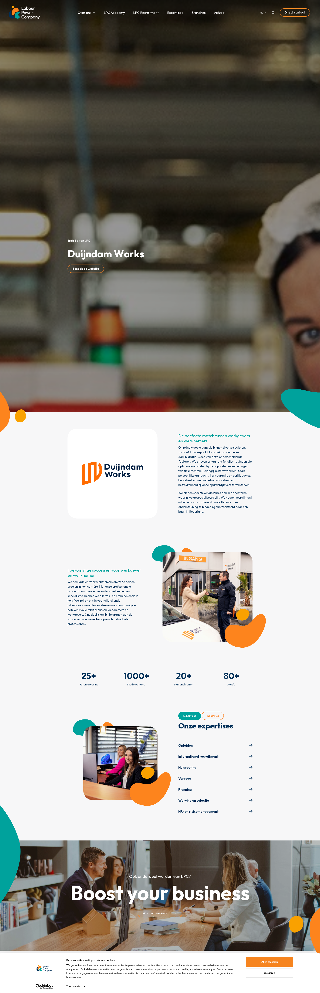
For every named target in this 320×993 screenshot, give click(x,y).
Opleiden (185, 745)
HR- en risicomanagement (198, 811)
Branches (199, 13)
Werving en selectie (193, 800)
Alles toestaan (269, 961)
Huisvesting (187, 767)
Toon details (73, 986)
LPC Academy (114, 13)
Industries (213, 715)
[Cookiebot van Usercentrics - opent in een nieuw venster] (44, 986)
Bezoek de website (85, 269)
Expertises (175, 13)
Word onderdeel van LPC (160, 913)
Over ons (84, 13)
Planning (185, 789)
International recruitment (198, 756)
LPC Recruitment (146, 13)
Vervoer (184, 778)
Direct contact (295, 12)
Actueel (219, 13)
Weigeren (269, 972)
